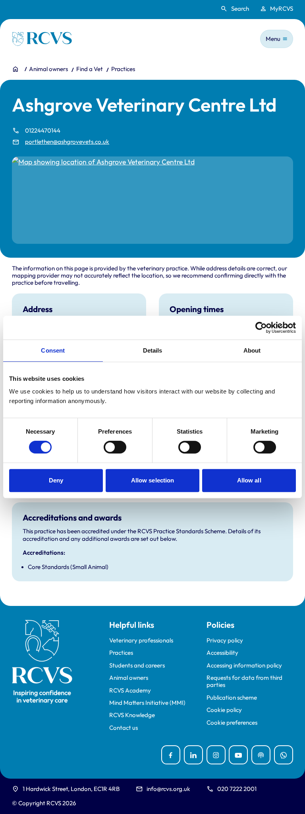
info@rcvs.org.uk (168, 789)
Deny (56, 480)
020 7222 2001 (237, 789)
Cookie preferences (232, 722)
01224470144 (42, 130)
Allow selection (152, 480)
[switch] (115, 447)
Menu (273, 38)
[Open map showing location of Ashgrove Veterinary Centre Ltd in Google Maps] (152, 200)
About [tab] (252, 350)
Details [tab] (152, 350)
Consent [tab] (53, 350)
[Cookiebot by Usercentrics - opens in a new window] (261, 328)
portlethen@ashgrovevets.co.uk (67, 141)
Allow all (249, 480)
